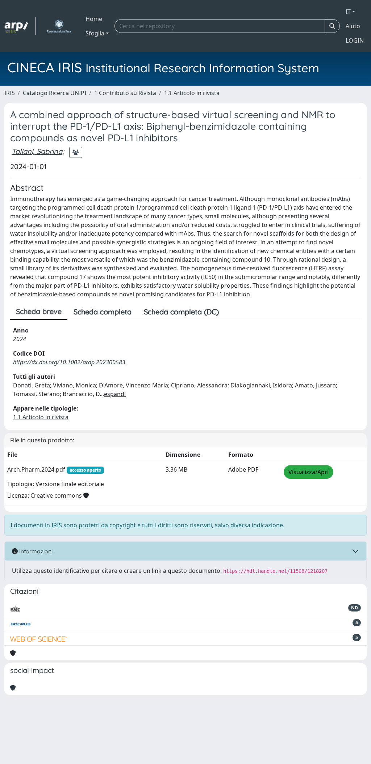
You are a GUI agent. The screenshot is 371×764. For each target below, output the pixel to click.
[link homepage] (20, 26)
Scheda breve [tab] (39, 311)
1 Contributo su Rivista (125, 93)
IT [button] (348, 12)
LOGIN (355, 40)
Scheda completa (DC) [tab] (181, 311)
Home (94, 19)
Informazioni (35, 551)
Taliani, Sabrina (37, 151)
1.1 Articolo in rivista (192, 93)
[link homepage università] (58, 26)
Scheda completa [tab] (103, 311)
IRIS (9, 93)
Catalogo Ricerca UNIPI (54, 93)
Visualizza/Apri (308, 472)
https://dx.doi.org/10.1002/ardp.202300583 (69, 362)
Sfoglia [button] (95, 33)
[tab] (231, 311)
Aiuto (353, 26)
